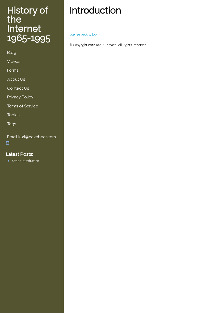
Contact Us (18, 88)
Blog (11, 52)
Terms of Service (22, 106)
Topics (13, 114)
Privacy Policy (20, 97)
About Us (16, 79)
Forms (12, 70)
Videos (13, 61)
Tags (11, 123)
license (75, 34)
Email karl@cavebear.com (31, 137)
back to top (89, 34)
